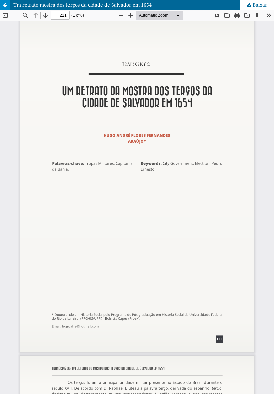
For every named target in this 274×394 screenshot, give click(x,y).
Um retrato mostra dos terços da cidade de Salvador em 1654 (82, 5)
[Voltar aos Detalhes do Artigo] (5, 5)
